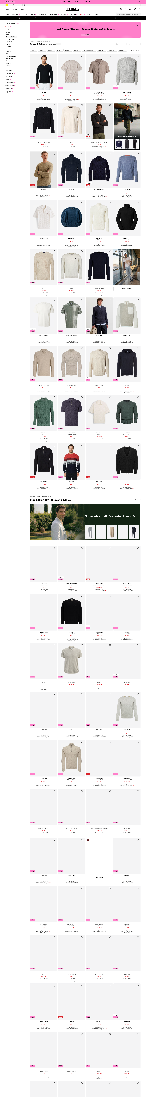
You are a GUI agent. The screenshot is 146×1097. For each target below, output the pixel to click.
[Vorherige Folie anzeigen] (129, 499)
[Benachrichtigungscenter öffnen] (130, 9)
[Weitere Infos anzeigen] (44, 100)
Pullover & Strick (45, 41)
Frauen (8, 9)
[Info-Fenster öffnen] (140, 2)
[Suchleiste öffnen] (117, 14)
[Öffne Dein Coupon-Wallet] (121, 9)
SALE (37, 41)
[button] (120, 44)
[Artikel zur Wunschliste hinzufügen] (54, 56)
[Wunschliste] (135, 9)
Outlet (9, 5)
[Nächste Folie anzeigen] (139, 499)
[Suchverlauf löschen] (139, 14)
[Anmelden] (125, 9)
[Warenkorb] (140, 9)
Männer (15, 9)
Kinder (22, 9)
